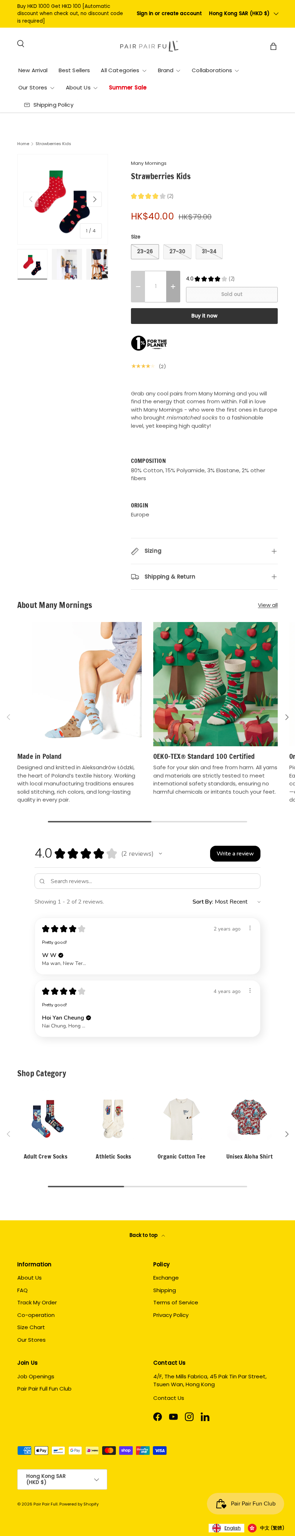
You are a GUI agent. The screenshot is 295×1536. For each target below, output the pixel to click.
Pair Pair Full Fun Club (44, 1388)
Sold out (231, 294)
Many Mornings (149, 163)
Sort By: (202, 902)
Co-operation (36, 1315)
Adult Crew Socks (45, 1156)
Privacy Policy (171, 1315)
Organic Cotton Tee (182, 1156)
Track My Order (37, 1302)
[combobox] (226, 1528)
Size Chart (31, 1327)
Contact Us (168, 1398)
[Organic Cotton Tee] (181, 1118)
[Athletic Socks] (113, 1118)
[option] (266, 1528)
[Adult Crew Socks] (45, 1118)
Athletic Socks (113, 1156)
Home (23, 144)
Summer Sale (128, 87)
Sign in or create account (169, 13)
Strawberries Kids (53, 144)
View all (268, 605)
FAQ (22, 1290)
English (232, 1528)
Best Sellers (74, 70)
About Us (29, 1277)
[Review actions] (250, 928)
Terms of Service (175, 1302)
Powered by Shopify (79, 1504)
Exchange (166, 1277)
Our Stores (31, 1340)
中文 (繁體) (272, 1528)
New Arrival (33, 70)
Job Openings (35, 1376)
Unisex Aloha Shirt (249, 1156)
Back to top (144, 1235)
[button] (160, 853)
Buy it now (204, 315)
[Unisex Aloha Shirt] (249, 1118)
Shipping (164, 1290)
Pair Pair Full (45, 1504)
